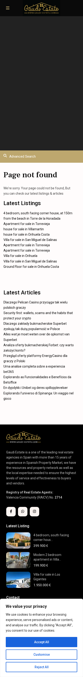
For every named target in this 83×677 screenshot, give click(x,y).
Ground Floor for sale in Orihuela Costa (31, 266)
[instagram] (34, 511)
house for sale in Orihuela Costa (26, 234)
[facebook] (11, 511)
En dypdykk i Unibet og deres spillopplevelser (35, 388)
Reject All (42, 667)
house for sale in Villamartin (23, 229)
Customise (41, 654)
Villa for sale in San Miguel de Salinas (30, 240)
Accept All (41, 642)
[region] (41, 638)
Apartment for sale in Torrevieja (26, 224)
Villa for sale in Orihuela (20, 256)
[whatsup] (22, 511)
